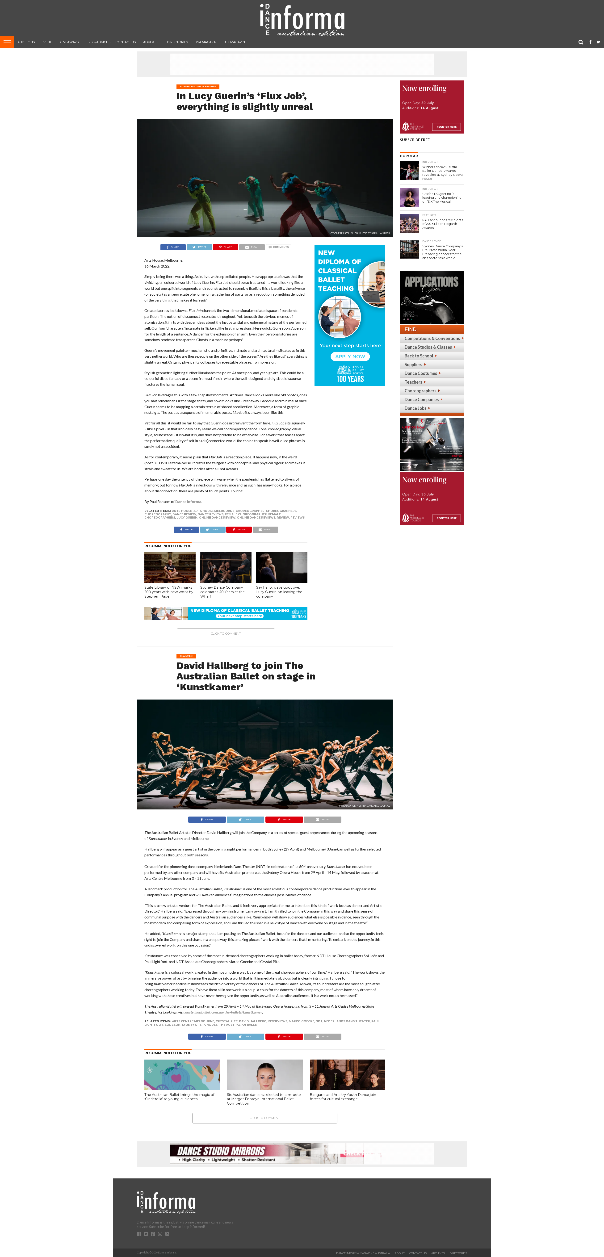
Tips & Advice (97, 42)
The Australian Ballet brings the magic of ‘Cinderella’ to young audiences (179, 1097)
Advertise (151, 42)
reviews (297, 517)
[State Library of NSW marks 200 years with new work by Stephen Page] (170, 581)
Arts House (182, 511)
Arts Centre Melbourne (193, 1021)
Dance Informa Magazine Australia (363, 1253)
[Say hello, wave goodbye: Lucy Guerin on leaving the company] (281, 581)
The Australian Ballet (239, 1025)
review (283, 517)
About (400, 1253)
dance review (184, 514)
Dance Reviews (210, 514)
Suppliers (413, 364)
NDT (319, 1021)
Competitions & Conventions (432, 338)
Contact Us (125, 42)
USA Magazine (206, 42)
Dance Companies (422, 399)
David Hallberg (252, 1021)
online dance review (217, 517)
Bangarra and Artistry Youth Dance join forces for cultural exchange (343, 1097)
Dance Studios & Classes (428, 347)
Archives (438, 1253)
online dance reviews (256, 517)
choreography (157, 514)
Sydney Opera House (200, 1025)
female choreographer (246, 514)
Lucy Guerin (186, 517)
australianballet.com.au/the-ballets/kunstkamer (223, 1012)
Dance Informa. (188, 501)
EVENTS (48, 42)
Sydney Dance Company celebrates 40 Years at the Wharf (222, 591)
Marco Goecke (301, 1021)
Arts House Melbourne (213, 511)
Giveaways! (70, 42)
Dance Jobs (416, 408)
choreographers (281, 511)
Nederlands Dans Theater (347, 1021)
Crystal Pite (227, 1021)
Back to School (419, 355)
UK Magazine (236, 42)
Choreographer (250, 511)
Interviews (277, 1021)
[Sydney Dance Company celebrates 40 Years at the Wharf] (226, 581)
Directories (177, 42)
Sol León (172, 1025)
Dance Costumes (421, 373)
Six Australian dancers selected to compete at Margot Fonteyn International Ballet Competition (264, 1099)
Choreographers (420, 390)
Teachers (413, 382)
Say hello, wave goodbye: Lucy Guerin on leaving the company (279, 591)
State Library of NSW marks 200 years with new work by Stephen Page (168, 591)
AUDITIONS (26, 42)
